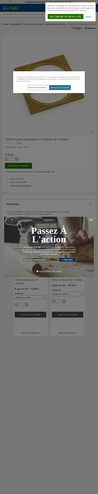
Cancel (88, 16)
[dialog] (70, 11)
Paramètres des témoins (37, 88)
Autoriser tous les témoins (60, 88)
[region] (49, 82)
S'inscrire (67, 260)
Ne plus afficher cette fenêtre (50, 271)
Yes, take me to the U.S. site (65, 16)
